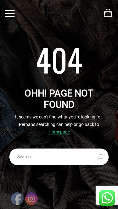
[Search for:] (59, 157)
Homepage (59, 132)
